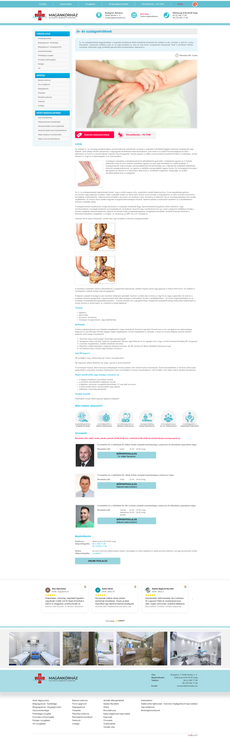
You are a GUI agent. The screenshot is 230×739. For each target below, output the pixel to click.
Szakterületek (109, 724)
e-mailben (96, 553)
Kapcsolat (107, 717)
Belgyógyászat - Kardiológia (48, 43)
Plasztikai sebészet (45, 97)
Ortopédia (41, 93)
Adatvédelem (146, 700)
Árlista (180, 4)
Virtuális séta (109, 727)
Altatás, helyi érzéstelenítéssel (49, 139)
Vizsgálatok (90, 4)
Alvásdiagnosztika (44, 38)
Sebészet (41, 101)
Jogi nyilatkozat (147, 707)
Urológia (41, 106)
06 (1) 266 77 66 (180, 15)
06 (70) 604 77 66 (180, 18)
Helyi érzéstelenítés (45, 118)
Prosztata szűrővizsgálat (47, 60)
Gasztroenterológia (45, 51)
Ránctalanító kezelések (82, 717)
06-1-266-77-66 (99, 544)
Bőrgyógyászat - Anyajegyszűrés (49, 47)
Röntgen (41, 64)
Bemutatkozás (109, 710)
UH (39, 68)
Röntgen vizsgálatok (41, 720)
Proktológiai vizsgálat (45, 55)
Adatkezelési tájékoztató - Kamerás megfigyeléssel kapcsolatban (169, 704)
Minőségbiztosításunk (150, 710)
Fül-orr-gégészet (44, 84)
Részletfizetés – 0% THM (153, 4)
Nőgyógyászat (43, 89)
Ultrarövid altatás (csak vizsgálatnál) (51, 126)
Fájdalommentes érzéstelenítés (49, 122)
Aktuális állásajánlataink (113, 700)
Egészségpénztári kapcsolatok (116, 714)
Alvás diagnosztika (40, 700)
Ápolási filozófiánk (111, 704)
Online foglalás (97, 561)
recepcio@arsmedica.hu (115, 18)
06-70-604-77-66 (99, 546)
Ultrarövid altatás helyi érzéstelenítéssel (52, 130)
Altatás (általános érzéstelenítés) (49, 135)
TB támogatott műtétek (118, 4)
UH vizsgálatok (39, 724)
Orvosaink (107, 720)
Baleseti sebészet (44, 80)
